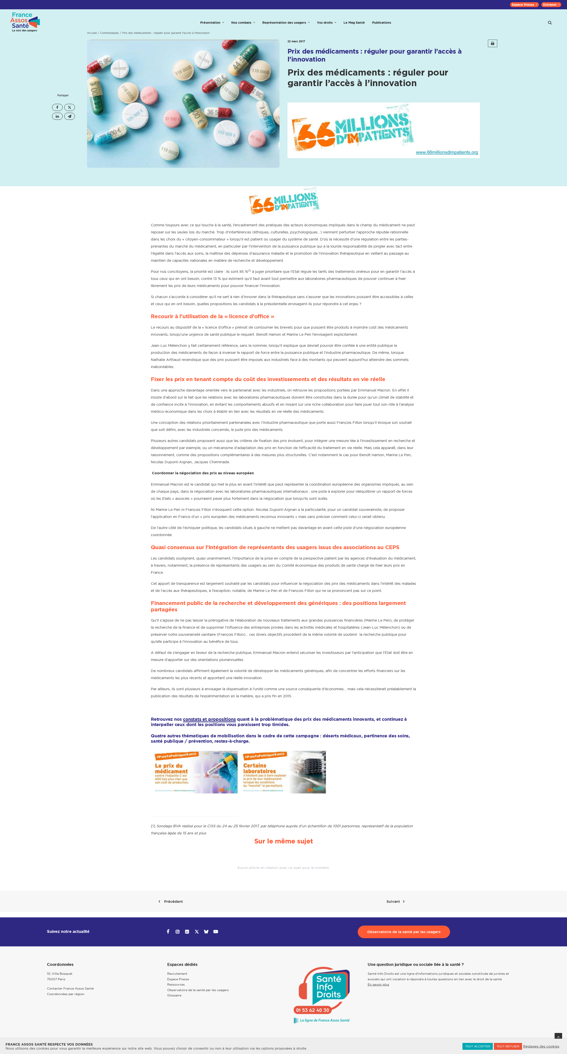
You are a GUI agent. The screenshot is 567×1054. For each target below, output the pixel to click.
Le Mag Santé (354, 23)
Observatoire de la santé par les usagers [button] (404, 932)
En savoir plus (378, 984)
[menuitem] (524, 4)
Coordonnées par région (65, 994)
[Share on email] (69, 116)
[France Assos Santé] (25, 22)
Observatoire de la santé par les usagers (198, 990)
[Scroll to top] (558, 1036)
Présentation (210, 23)
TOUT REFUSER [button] (508, 1046)
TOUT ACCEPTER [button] (477, 1046)
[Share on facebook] (57, 107)
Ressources (176, 984)
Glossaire (174, 995)
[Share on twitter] (69, 107)
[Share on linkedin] (57, 116)
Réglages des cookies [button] (541, 1046)
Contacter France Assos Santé (70, 988)
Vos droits (325, 23)
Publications (381, 23)
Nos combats (241, 23)
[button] (550, 22)
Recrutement (177, 973)
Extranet (550, 5)
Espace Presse (523, 5)
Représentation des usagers (284, 23)
